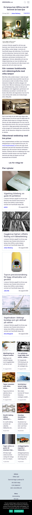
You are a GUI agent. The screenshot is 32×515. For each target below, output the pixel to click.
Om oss (16, 499)
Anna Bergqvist (8, 334)
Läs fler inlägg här (16, 163)
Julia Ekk (6, 291)
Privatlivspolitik (19, 511)
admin (6, 207)
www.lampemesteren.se (9, 145)
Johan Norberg (15, 13)
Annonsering (16, 496)
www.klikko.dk (17, 488)
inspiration (27, 13)
